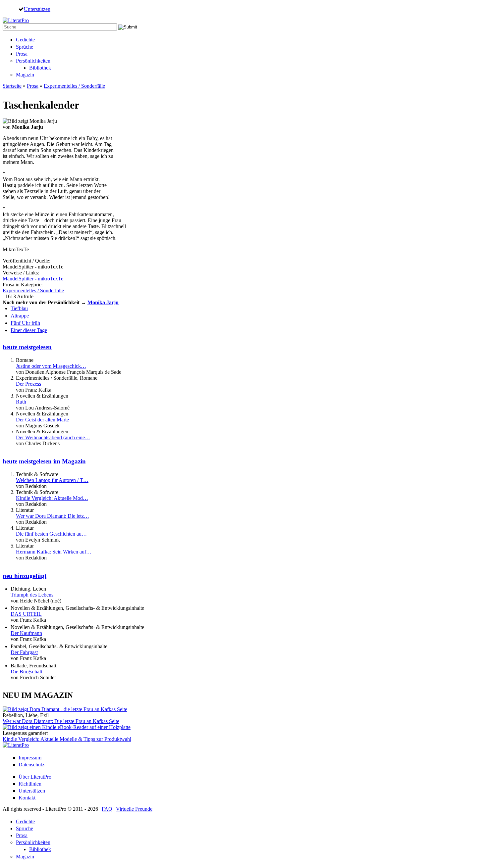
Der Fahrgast (24, 652)
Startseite (12, 86)
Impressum (30, 757)
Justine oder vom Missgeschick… (51, 366)
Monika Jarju (103, 302)
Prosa (21, 54)
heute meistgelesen (27, 347)
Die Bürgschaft (26, 671)
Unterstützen (37, 9)
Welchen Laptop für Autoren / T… (52, 480)
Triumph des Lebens (32, 595)
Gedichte (25, 39)
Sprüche (24, 47)
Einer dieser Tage (29, 330)
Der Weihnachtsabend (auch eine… (53, 437)
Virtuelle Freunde (134, 809)
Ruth (21, 402)
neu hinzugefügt (24, 575)
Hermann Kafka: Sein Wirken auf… (53, 551)
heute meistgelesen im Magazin (44, 461)
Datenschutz (31, 764)
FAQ (107, 809)
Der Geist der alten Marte (42, 419)
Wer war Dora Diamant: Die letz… (52, 516)
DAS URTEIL (26, 614)
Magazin (25, 74)
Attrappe (20, 315)
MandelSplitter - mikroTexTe (33, 278)
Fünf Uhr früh (25, 323)
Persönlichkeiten (33, 61)
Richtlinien (30, 784)
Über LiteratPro (35, 777)
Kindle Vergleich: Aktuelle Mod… (52, 498)
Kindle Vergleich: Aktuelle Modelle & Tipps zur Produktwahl (67, 739)
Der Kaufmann (26, 633)
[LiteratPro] (16, 20)
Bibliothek (40, 68)
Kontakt (27, 797)
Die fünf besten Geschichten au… (51, 534)
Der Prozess (28, 384)
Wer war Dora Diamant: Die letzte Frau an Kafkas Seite (61, 721)
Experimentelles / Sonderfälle (74, 86)
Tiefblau (19, 308)
